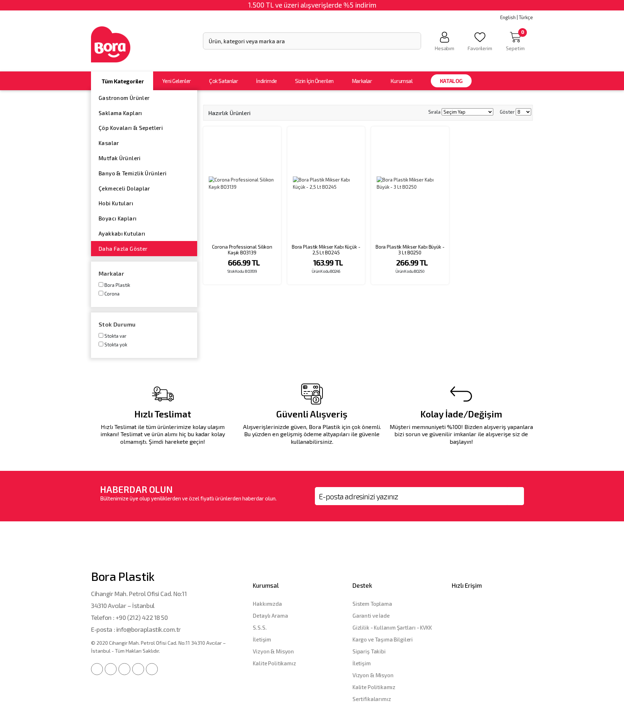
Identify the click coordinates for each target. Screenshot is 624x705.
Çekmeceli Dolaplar (124, 188)
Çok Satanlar (223, 81)
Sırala (434, 112)
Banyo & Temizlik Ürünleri (133, 173)
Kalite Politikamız (274, 663)
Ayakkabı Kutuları (122, 233)
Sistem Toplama (372, 603)
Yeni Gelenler (176, 81)
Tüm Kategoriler (122, 81)
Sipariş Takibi (369, 651)
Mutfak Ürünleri (120, 158)
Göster (507, 112)
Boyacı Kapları (117, 218)
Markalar (362, 81)
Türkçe (526, 17)
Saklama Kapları (120, 113)
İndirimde (266, 81)
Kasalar (109, 143)
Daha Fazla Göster (123, 248)
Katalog (451, 81)
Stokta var (115, 336)
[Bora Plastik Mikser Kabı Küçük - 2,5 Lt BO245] (326, 183)
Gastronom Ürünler (124, 98)
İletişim (262, 639)
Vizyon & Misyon (273, 651)
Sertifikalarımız (371, 699)
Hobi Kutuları (116, 203)
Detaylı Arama (270, 615)
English (508, 17)
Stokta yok (115, 344)
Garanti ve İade (371, 615)
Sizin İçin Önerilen (314, 81)
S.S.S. (259, 627)
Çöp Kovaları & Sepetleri (131, 127)
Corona (112, 294)
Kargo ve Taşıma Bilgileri (382, 639)
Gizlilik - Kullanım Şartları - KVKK (392, 627)
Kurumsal (401, 81)
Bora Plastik (117, 285)
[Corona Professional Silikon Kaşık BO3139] (242, 183)
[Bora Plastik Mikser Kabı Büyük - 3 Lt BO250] (410, 183)
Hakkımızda (267, 603)
